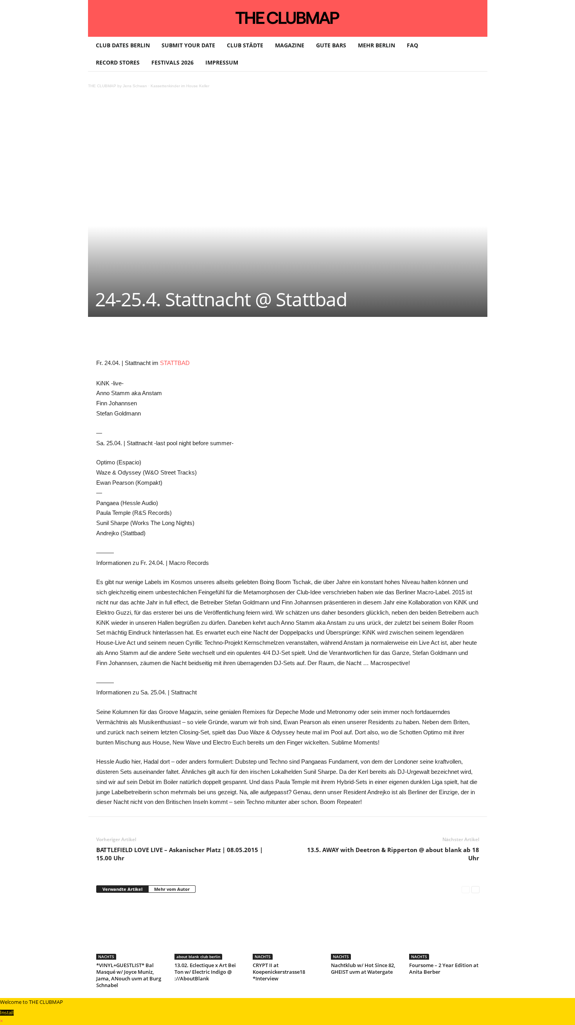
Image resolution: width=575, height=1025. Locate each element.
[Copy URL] (278, 340)
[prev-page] (466, 889)
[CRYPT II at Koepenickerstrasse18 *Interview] (288, 930)
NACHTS (106, 956)
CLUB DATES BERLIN (123, 45)
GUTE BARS (331, 45)
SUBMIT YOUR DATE (188, 45)
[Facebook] (152, 340)
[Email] (242, 340)
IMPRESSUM (221, 62)
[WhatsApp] (188, 340)
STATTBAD (175, 363)
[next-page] (475, 889)
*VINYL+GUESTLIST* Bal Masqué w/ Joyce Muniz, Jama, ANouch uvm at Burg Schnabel (128, 975)
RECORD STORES (118, 62)
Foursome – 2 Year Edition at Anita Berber (443, 968)
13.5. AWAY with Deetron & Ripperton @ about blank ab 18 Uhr (393, 854)
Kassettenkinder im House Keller (180, 86)
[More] (296, 340)
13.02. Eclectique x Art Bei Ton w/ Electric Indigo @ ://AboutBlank (205, 972)
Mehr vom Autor (172, 889)
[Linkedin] (206, 340)
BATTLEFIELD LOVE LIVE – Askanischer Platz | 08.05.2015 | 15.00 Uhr (179, 854)
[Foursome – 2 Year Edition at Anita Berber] (444, 930)
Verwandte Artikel (122, 889)
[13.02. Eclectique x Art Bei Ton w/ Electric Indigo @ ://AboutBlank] (209, 930)
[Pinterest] (170, 340)
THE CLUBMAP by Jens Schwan (117, 86)
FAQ (412, 45)
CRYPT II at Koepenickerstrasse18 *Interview (279, 972)
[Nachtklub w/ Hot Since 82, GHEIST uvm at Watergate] (366, 930)
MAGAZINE (289, 45)
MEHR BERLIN (376, 45)
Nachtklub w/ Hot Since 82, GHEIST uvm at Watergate (363, 968)
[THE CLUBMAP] (287, 17)
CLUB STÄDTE (245, 45)
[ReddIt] (224, 340)
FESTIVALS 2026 (172, 62)
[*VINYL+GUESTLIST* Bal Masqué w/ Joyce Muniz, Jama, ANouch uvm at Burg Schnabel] (131, 930)
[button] (475, 54)
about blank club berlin (198, 956)
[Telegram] (260, 340)
